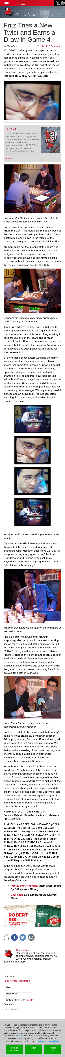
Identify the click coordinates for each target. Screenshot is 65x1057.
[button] (23, 3)
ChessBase (23, 950)
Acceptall (53, 1049)
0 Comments (55, 46)
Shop (7, 3)
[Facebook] (14, 937)
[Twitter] (23, 937)
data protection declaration (49, 1041)
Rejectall (33, 1049)
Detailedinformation (15, 1049)
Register (29, 1000)
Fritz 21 (10, 129)
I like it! (44, 46)
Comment (9, 1004)
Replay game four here (25, 885)
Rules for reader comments (17, 981)
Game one (17, 894)
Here (21, 1035)
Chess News (26, 14)
